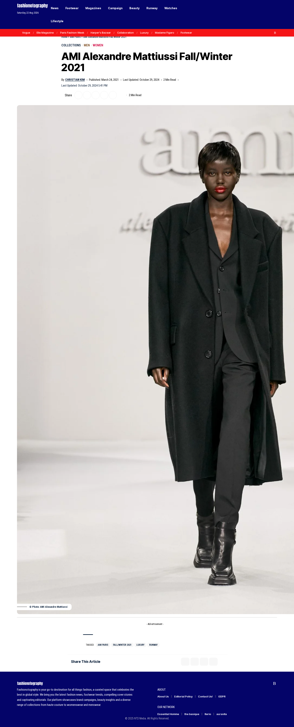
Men (87, 45)
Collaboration (125, 32)
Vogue (26, 32)
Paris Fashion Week (72, 32)
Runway (153, 644)
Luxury (144, 32)
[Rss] (275, 33)
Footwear (186, 32)
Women (98, 45)
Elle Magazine (45, 32)
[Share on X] (78, 95)
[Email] (96, 95)
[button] (267, 14)
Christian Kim (75, 80)
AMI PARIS (75, 36)
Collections (71, 45)
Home (64, 36)
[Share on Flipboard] (87, 95)
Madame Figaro (164, 32)
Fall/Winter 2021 (122, 644)
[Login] (258, 14)
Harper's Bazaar (101, 32)
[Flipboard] (271, 33)
